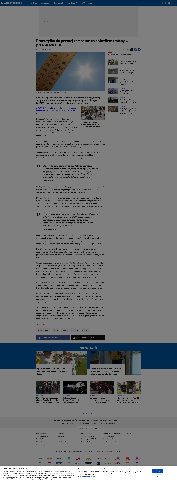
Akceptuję (157, 471)
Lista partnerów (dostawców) (86, 476)
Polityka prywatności (52, 479)
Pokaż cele (157, 476)
